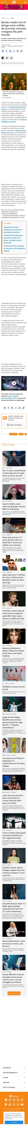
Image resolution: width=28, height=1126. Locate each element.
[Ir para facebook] (10, 1099)
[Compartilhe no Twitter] (3, 51)
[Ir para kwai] (18, 1099)
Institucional (9, 1087)
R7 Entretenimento (5, 18)
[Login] (25, 2)
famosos (21, 434)
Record (6, 1082)
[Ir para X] (14, 1104)
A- (11, 58)
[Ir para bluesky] (6, 1099)
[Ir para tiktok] (10, 1104)
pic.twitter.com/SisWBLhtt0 (9, 214)
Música (12, 18)
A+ (7, 58)
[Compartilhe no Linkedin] (10, 51)
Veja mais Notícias (14, 993)
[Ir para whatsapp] (18, 1104)
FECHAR (14, 1122)
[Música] (14, 7)
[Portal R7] (14, 2)
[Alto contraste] (2, 57)
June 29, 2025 (20, 217)
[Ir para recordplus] (6, 1104)
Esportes (7, 1068)
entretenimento (13, 434)
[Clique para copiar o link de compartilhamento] (21, 51)
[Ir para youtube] (22, 1104)
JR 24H (5, 1078)
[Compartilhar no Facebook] (7, 51)
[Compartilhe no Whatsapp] (14, 51)
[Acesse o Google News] (18, 51)
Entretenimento (10, 1073)
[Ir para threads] (22, 1099)
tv (25, 434)
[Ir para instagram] (14, 1099)
